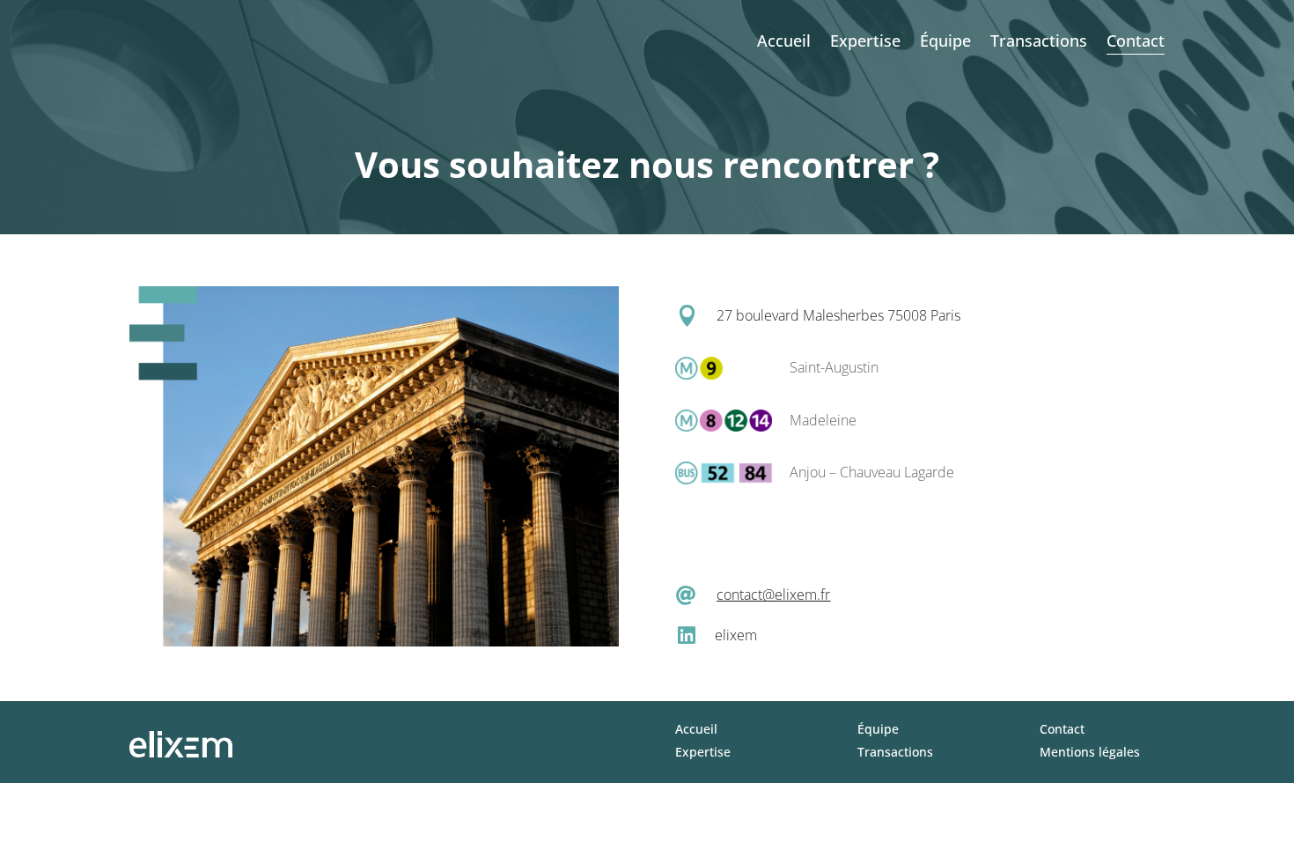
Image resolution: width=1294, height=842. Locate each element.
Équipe (945, 40)
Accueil (784, 40)
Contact (1136, 40)
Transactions (1038, 40)
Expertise (865, 40)
